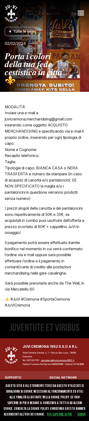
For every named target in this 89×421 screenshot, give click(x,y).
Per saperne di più (59, 414)
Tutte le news (24, 31)
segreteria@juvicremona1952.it (57, 360)
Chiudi (81, 414)
